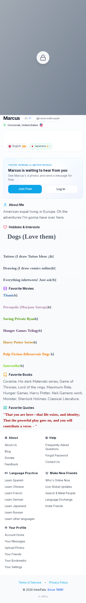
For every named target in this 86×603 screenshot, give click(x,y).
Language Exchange (59, 499)
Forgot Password (56, 455)
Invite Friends (54, 506)
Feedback (11, 464)
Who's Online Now (57, 480)
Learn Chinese (14, 486)
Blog (8, 451)
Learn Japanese (15, 506)
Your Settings (13, 567)
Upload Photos (14, 547)
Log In (61, 189)
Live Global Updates (58, 486)
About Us (11, 445)
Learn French (13, 493)
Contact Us (52, 461)
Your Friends (13, 554)
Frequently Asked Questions (57, 447)
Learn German (14, 499)
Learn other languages (20, 518)
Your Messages (15, 541)
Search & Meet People (60, 493)
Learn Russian (14, 512)
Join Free (25, 188)
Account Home (14, 535)
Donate (9, 457)
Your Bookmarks (15, 560)
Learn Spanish (14, 480)
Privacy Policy (58, 582)
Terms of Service (29, 582)
